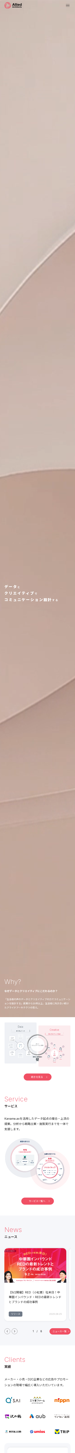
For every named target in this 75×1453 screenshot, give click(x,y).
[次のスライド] (14, 1331)
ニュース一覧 (60, 1331)
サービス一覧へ (37, 1201)
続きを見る (37, 1076)
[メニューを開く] (68, 5)
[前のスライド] (7, 1331)
